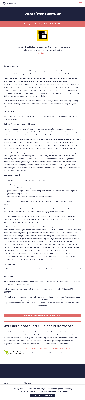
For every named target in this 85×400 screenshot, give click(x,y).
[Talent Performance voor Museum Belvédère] (42, 42)
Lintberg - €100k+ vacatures (9, 3)
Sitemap (27, 383)
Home (5, 383)
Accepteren (36, 395)
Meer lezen (49, 395)
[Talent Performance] (14, 352)
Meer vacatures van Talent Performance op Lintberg (48, 348)
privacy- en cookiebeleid (57, 391)
